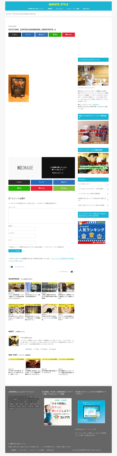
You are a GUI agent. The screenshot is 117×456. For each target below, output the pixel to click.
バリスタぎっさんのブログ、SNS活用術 (90, 188)
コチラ (94, 104)
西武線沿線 (11, 409)
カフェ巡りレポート (84, 184)
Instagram (53, 349)
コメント (11, 207)
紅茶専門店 (30, 406)
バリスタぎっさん (26, 337)
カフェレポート (59, 8)
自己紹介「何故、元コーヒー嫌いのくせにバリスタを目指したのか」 (24, 446)
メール (11, 233)
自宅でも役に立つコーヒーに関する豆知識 (91, 205)
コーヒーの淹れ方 (13, 399)
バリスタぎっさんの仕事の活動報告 (89, 193)
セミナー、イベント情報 (73, 8)
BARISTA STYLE (58, 4)
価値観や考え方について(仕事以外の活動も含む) (92, 199)
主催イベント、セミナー (30, 401)
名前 (10, 226)
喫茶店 (21, 404)
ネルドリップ (12, 401)
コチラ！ (93, 435)
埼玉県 (26, 404)
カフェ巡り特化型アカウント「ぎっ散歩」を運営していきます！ (56, 446)
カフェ (18, 396)
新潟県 (31, 404)
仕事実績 (11, 404)
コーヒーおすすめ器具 (27, 396)
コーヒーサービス (23, 399)
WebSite (29, 349)
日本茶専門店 (12, 406)
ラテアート (20, 401)
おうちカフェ (12, 396)
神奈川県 (24, 406)
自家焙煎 (37, 406)
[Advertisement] (41, 56)
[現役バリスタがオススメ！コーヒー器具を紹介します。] (93, 143)
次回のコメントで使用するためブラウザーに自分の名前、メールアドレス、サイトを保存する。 (37, 247)
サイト (10, 240)
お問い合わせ (86, 8)
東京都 (18, 406)
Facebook (44, 349)
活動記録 (50, 8)
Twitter (37, 349)
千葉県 (16, 404)
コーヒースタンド (34, 399)
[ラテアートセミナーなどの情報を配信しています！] (93, 172)
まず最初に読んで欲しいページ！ (36, 8)
